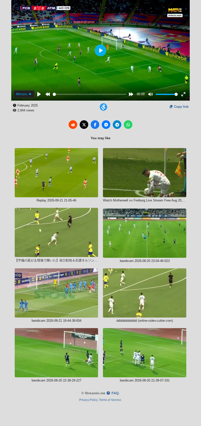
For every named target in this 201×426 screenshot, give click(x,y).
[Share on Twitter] (84, 124)
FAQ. (115, 393)
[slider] (90, 94)
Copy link (180, 106)
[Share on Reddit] (73, 124)
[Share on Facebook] (95, 124)
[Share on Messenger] (106, 124)
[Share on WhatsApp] (128, 124)
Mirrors (22, 94)
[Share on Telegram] (117, 124)
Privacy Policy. (88, 399)
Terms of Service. (110, 399)
